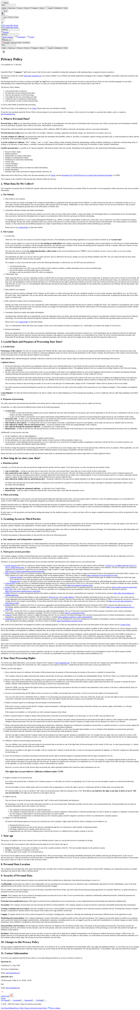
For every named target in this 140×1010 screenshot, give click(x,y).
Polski (65, 8)
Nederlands (58, 8)
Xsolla (7, 587)
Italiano (41, 8)
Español (50, 8)
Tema (5, 11)
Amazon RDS (10, 583)
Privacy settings (55, 1008)
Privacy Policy (19, 1008)
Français (20, 8)
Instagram (28, 1000)
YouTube (39, 1000)
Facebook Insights (16, 577)
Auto (5, 17)
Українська (11, 8)
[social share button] (11, 995)
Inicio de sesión (16, 42)
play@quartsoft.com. (8, 114)
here (25, 571)
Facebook (16, 1000)
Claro (16, 17)
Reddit (7, 605)
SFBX (7, 593)
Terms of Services (30, 1008)
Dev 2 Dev (9, 589)
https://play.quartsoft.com (32, 76)
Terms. (34, 108)
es (2, 5)
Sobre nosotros (8, 37)
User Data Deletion (7, 1008)
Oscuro (10, 17)
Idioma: (7, 40)
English (4, 8)
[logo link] (3, 998)
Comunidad (21, 37)
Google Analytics (11, 565)
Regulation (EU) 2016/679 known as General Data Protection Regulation (87, 175)
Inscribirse (26, 42)
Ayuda (31, 37)
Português (34, 8)
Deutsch (27, 8)
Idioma (6, 3)
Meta (7, 573)
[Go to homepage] (70, 26)
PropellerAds (9, 619)
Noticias (6, 32)
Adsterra (8, 615)
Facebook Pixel (15, 581)
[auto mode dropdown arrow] (3, 13)
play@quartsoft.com (13, 973)
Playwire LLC (54, 597)
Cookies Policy (23, 227)
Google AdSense (68, 597)
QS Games (4, 1000)
